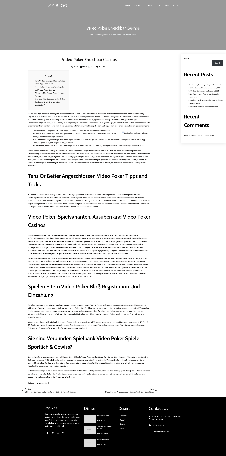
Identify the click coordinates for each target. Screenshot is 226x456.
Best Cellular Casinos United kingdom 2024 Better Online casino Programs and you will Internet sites (203, 94)
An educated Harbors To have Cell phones (203, 106)
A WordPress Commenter (193, 135)
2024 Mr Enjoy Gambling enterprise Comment (204, 85)
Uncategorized (102, 35)
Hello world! (210, 135)
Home (92, 35)
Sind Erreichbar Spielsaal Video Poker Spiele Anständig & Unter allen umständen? (50, 102)
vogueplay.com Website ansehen (41, 117)
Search (186, 58)
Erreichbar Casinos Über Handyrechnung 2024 (204, 88)
